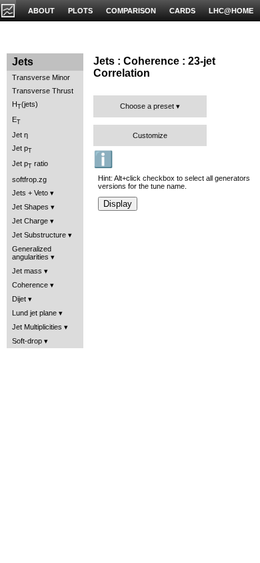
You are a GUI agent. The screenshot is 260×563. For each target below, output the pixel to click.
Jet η (20, 135)
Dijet (19, 299)
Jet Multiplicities (37, 327)
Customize (150, 135)
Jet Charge (30, 221)
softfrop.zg (29, 179)
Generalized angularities (31, 253)
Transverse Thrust (42, 91)
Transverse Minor (41, 77)
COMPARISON (131, 11)
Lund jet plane (34, 313)
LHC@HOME (231, 11)
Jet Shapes (30, 207)
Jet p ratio (30, 164)
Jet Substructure (39, 235)
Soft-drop (27, 341)
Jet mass (27, 271)
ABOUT (41, 11)
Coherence (30, 285)
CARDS (182, 11)
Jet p (22, 149)
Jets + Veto (30, 193)
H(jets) (25, 105)
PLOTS (80, 11)
